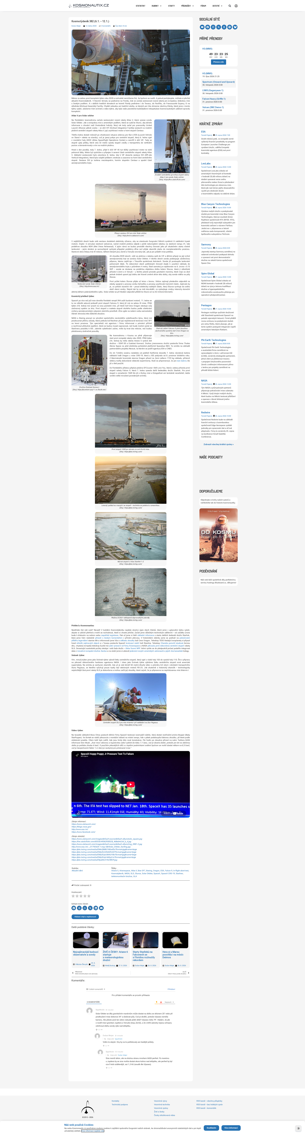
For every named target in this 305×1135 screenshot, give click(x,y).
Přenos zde (218, 62)
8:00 (228, 248)
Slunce (138, 873)
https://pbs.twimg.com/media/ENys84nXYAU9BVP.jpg (94, 860)
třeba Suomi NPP (133, 648)
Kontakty (115, 1101)
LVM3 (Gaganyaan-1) (212, 90)
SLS (132, 873)
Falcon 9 (168, 870)
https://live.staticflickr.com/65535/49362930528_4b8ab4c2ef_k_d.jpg (101, 841)
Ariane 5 (114, 870)
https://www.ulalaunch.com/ (83, 824)
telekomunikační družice (121, 876)
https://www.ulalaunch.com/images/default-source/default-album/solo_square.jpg (106, 839)
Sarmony (206, 244)
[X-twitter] (218, 27)
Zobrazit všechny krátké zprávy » (219, 444)
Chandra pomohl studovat (172, 643)
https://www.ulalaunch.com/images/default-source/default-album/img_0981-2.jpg (106, 844)
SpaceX (157, 873)
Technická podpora (120, 1104)
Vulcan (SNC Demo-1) (213, 107)
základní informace (145, 635)
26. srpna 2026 (220, 384)
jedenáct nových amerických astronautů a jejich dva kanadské (156, 651)
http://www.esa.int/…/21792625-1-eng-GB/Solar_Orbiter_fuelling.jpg (100, 847)
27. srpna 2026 (220, 277)
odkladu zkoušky (127, 640)
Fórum (203, 6)
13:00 (229, 167)
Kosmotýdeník (117, 873)
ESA (203, 131)
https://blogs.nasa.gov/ (81, 827)
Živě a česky (159, 1112)
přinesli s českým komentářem (108, 638)
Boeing (149, 870)
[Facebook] (207, 27)
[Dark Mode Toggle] (298, 1128)
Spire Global (207, 273)
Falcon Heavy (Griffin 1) (214, 99)
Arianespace (124, 870)
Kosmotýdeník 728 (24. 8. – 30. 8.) (143, 953)
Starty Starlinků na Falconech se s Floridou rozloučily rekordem (84, 956)
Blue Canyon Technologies (215, 204)
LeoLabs (206, 163)
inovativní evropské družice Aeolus (92, 651)
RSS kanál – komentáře (206, 1108)
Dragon (156, 870)
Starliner (179, 873)
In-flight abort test (180, 870)
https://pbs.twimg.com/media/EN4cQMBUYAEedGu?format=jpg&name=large (104, 849)
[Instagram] (213, 27)
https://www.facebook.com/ (83, 832)
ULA (135, 876)
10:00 (229, 208)
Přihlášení (171, 989)
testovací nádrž (132, 643)
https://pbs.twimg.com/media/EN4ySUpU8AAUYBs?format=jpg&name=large (103, 854)
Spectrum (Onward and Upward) (218, 82)
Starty (171, 6)
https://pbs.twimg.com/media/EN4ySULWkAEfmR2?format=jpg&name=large (103, 852)
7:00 (228, 135)
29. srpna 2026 (220, 135)
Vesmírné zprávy (161, 1108)
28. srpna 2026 (220, 167)
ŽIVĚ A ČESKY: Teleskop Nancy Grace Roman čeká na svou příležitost (175, 956)
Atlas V (134, 870)
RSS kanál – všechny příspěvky (209, 1101)
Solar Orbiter (147, 873)
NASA (204, 380)
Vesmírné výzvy (160, 1101)
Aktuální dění (77, 870)
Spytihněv (118, 1039)
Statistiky (140, 6)
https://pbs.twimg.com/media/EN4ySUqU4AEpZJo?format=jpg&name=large (103, 857)
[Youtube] (202, 27)
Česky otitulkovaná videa (164, 1115)
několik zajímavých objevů (87, 643)
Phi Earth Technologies (213, 340)
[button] (229, 5)
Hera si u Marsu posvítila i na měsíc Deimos (113, 954)
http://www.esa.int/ (79, 829)
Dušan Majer (76, 26)
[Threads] (224, 27)
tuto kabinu (182, 361)
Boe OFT (141, 870)
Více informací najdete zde (92, 1131)
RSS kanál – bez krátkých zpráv (209, 1104)
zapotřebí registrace (109, 635)
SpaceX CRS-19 (168, 873)
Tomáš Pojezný (206, 135)
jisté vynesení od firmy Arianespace (124, 646)
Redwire (205, 412)
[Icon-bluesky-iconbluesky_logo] (235, 27)
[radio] (73, 896)
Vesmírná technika (162, 1104)
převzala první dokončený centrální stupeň (166, 646)
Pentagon (206, 305)
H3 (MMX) (207, 48)
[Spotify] (229, 27)
